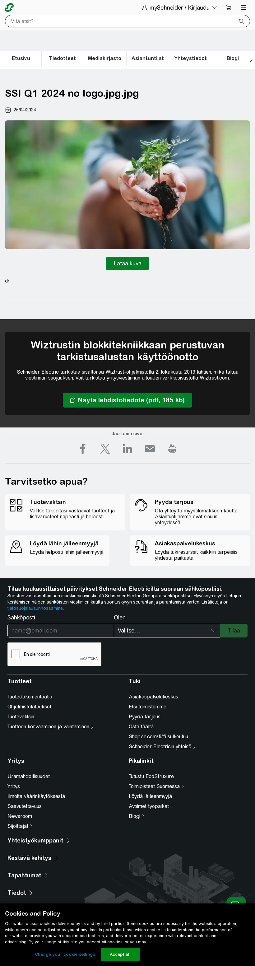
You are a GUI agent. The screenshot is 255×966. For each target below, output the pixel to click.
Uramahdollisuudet (28, 776)
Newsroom (19, 816)
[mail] (150, 449)
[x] (105, 449)
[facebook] (83, 449)
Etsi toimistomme (147, 707)
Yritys (13, 786)
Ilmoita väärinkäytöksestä (36, 796)
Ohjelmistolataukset (29, 707)
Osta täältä (141, 727)
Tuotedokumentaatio (29, 697)
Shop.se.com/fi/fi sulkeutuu (158, 737)
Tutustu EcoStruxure (151, 776)
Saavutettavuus (24, 806)
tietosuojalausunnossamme (35, 608)
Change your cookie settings (65, 954)
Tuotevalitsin (20, 717)
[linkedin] (127, 449)
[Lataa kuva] (127, 263)
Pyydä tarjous (144, 717)
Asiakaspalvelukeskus (153, 697)
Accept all (120, 954)
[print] (172, 449)
